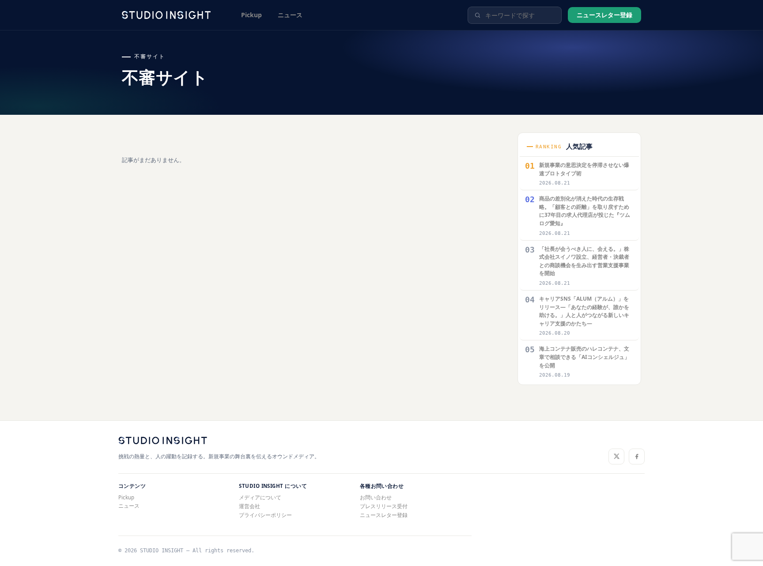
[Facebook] (637, 456)
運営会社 (249, 506)
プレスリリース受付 (384, 506)
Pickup (251, 15)
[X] (616, 456)
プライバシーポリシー (265, 515)
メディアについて (260, 497)
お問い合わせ (376, 497)
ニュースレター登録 (604, 15)
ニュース (290, 15)
